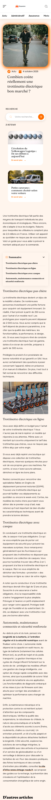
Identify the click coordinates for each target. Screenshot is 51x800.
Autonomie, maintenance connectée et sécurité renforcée (25, 280)
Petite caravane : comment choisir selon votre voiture (24, 190)
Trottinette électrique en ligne (21, 268)
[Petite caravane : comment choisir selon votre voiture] (25, 177)
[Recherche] (46, 6)
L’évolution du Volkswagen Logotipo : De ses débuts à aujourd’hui (24, 152)
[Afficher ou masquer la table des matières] (33, 257)
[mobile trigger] (5, 6)
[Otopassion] (20, 6)
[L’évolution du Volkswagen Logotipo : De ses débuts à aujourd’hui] (25, 137)
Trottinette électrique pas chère (22, 263)
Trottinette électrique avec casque (23, 273)
